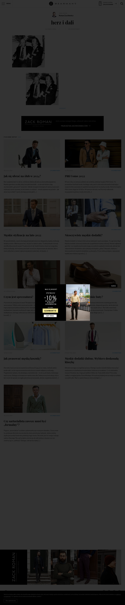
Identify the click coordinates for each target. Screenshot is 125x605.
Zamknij (113, 286)
